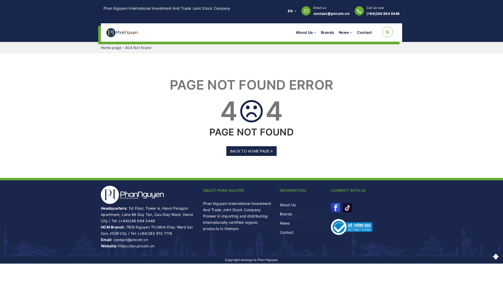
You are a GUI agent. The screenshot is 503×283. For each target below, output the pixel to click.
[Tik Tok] (347, 207)
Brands (327, 32)
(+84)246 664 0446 (383, 13)
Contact (364, 32)
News (344, 32)
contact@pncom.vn (331, 13)
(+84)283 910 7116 (155, 233)
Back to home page (250, 151)
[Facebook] (335, 207)
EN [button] (291, 10)
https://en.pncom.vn (136, 246)
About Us (305, 32)
